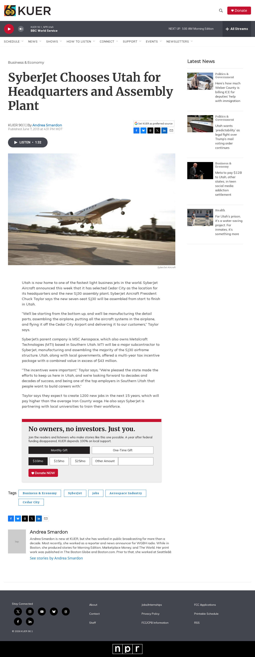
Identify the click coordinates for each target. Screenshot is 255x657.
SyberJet (75, 493)
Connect (107, 41)
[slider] (27, 29)
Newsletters (178, 41)
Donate (241, 10)
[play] (9, 29)
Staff (92, 622)
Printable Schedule (206, 614)
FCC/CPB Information (155, 622)
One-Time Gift (122, 450)
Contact (94, 614)
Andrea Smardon (47, 125)
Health (220, 210)
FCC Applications (205, 605)
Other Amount (105, 461)
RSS (197, 622)
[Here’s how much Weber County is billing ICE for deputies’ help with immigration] (200, 81)
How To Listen (79, 41)
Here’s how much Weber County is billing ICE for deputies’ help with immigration (227, 92)
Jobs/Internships (152, 605)
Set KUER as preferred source (155, 123)
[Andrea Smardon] (17, 541)
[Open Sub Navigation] (22, 41)
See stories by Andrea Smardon (56, 558)
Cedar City (31, 502)
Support (130, 41)
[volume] (21, 29)
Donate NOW (44, 473)
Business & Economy (26, 62)
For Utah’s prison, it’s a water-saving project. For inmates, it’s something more (228, 225)
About (93, 605)
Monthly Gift (59, 450)
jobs (95, 493)
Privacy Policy (150, 614)
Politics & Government (224, 75)
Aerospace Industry (126, 493)
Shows (52, 41)
